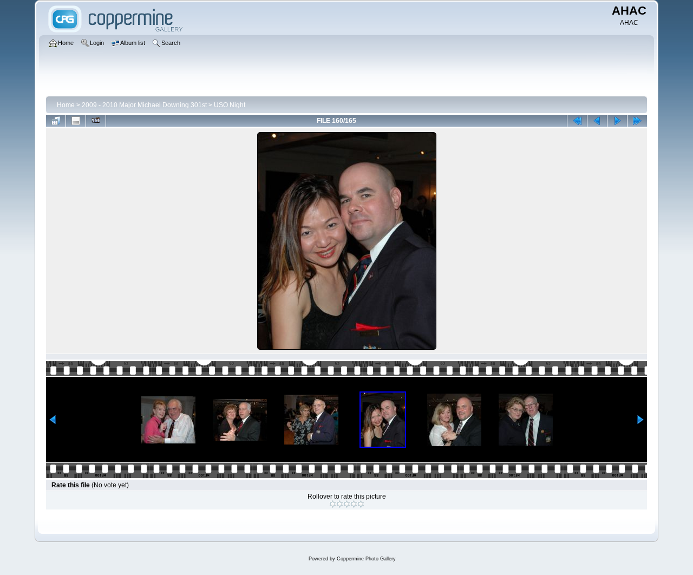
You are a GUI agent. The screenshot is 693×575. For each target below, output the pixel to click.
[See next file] (617, 121)
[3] (346, 504)
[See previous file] (597, 121)
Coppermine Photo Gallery (366, 558)
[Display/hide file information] (76, 121)
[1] (332, 504)
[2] (339, 504)
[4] (353, 504)
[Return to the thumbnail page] (56, 121)
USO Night (229, 105)
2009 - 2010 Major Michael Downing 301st (144, 105)
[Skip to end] (637, 121)
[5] (360, 504)
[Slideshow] (96, 121)
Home (66, 105)
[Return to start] (577, 121)
